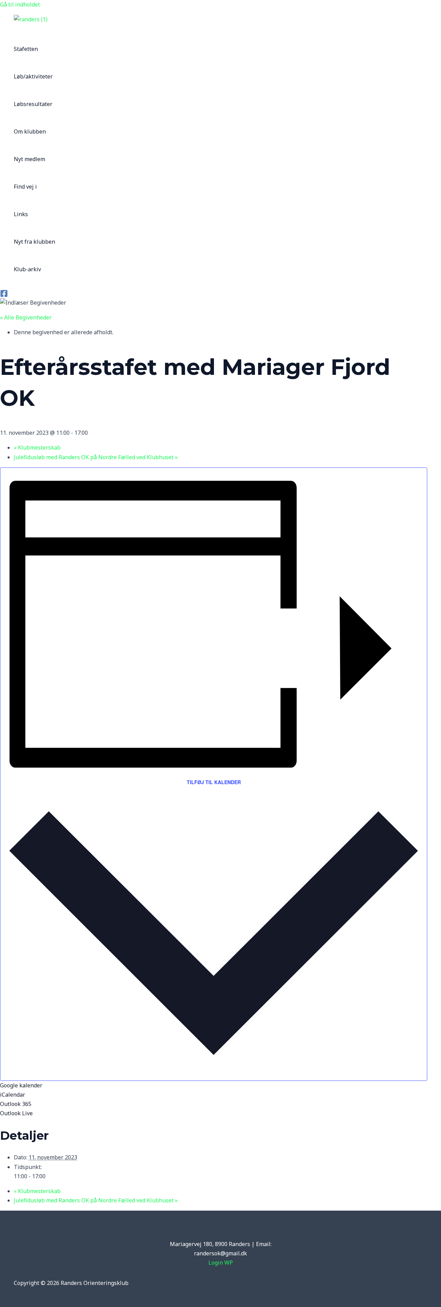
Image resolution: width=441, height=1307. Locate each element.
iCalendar (12, 1094)
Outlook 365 (15, 1104)
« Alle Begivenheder (26, 317)
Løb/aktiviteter (33, 76)
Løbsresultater (33, 104)
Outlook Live (16, 1113)
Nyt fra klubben (34, 241)
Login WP (220, 1262)
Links (21, 214)
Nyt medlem (29, 159)
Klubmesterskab (37, 447)
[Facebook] (4, 295)
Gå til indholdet (20, 4)
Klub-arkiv (27, 269)
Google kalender (21, 1085)
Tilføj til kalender (214, 782)
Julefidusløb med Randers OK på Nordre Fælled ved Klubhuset (96, 457)
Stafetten (26, 49)
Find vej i (25, 186)
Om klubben (30, 131)
